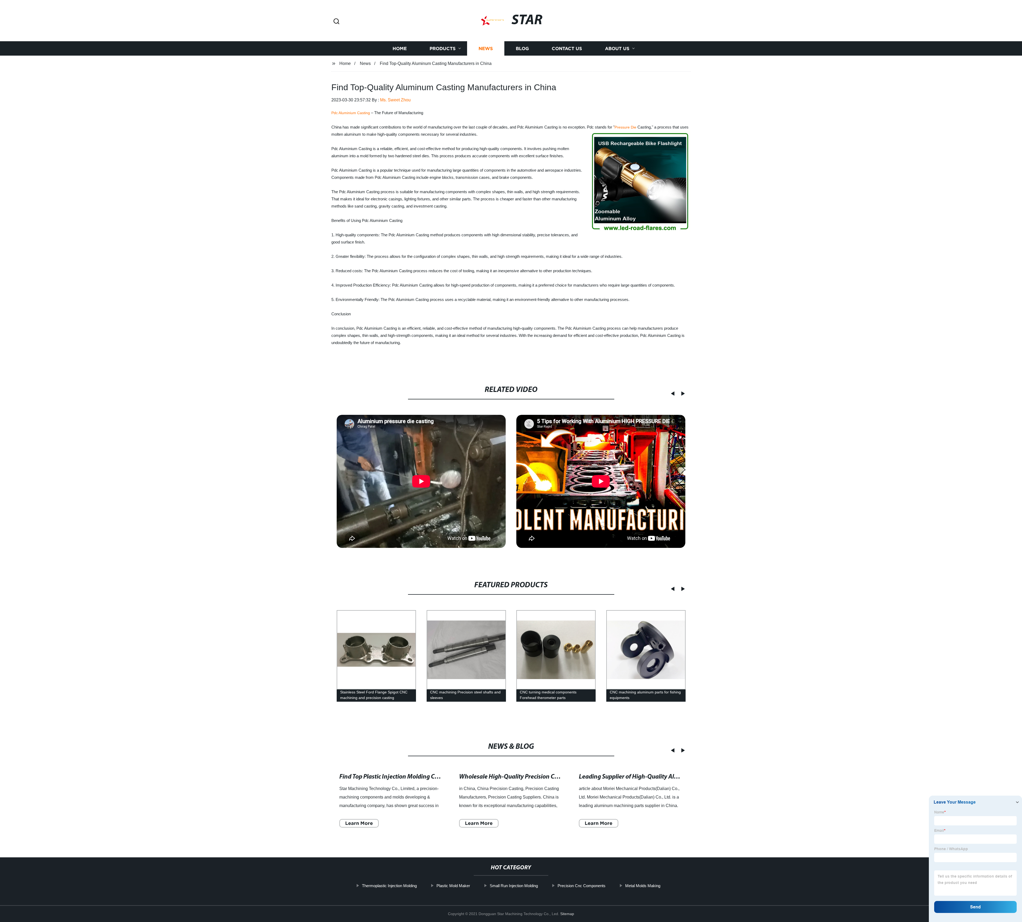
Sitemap (567, 914)
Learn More (359, 823)
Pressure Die (625, 127)
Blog (522, 48)
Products (443, 48)
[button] (336, 22)
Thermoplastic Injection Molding (389, 885)
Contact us (567, 48)
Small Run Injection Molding (514, 885)
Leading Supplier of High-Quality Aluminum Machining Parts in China (672, 777)
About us (617, 48)
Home (400, 48)
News (486, 48)
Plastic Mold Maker (453, 885)
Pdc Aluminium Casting (350, 113)
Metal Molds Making (642, 885)
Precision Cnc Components (581, 885)
